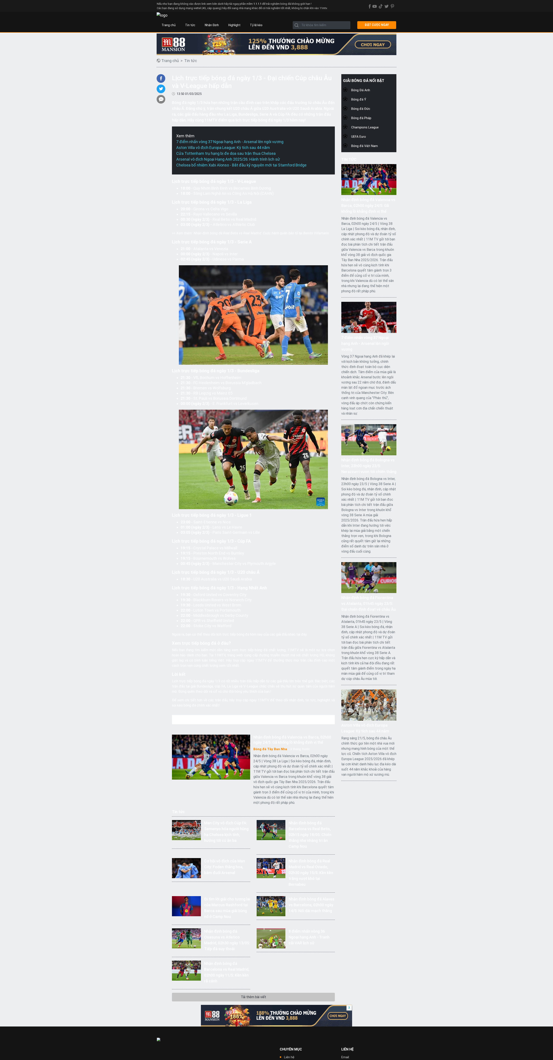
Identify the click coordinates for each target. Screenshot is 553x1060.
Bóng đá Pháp (361, 118)
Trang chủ (169, 25)
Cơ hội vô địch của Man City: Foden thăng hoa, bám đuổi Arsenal (224, 867)
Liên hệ (289, 1057)
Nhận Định (212, 25)
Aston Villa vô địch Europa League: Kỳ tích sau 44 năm (223, 147)
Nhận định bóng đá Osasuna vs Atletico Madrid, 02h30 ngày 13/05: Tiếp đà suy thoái (227, 940)
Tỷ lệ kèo (256, 25)
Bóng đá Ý (358, 99)
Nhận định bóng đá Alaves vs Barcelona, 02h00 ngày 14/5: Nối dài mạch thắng (311, 905)
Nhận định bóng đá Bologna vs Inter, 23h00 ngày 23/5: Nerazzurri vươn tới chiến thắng (368, 466)
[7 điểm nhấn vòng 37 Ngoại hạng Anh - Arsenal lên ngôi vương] (368, 317)
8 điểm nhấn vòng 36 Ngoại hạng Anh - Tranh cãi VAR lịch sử (309, 937)
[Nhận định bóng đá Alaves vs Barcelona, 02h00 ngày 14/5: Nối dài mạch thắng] (271, 905)
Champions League (365, 127)
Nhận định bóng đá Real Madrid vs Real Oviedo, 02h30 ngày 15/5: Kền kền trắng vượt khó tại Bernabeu (311, 873)
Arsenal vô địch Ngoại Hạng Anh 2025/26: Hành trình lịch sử (228, 159)
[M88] (276, 1015)
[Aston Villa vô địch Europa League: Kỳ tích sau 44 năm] (368, 704)
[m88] (276, 44)
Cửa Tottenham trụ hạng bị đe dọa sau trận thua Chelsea (226, 153)
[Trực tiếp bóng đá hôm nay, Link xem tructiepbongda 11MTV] (162, 15)
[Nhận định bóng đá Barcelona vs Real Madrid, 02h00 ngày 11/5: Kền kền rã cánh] (186, 970)
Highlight (234, 25)
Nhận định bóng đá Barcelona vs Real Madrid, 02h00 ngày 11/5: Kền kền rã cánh (226, 972)
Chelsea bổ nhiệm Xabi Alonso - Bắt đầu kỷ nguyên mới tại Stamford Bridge (241, 165)
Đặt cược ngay (377, 25)
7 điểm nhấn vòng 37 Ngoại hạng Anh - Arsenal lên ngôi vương (229, 141)
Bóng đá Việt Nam (364, 146)
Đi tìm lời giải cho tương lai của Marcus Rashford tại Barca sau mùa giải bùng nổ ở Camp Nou (227, 908)
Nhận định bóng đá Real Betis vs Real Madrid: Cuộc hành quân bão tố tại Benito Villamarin (261, 233)
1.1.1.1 (257, 3)
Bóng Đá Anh (360, 90)
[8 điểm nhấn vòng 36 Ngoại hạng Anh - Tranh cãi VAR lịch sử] (271, 938)
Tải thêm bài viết (253, 997)
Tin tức (190, 25)
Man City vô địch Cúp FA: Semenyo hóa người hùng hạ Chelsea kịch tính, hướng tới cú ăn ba (226, 832)
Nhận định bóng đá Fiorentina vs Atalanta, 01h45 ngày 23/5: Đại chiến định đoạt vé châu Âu (368, 603)
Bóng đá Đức (360, 109)
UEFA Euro (358, 137)
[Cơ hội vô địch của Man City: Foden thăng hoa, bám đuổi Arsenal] (186, 867)
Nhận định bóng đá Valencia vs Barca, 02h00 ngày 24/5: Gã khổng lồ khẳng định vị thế (292, 740)
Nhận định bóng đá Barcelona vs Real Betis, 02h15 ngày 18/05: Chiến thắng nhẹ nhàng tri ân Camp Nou (310, 835)
